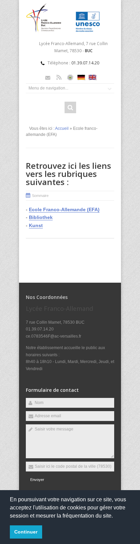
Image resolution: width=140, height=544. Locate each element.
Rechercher (70, 107)
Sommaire (40, 196)
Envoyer (37, 480)
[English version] (92, 77)
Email (47, 77)
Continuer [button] (25, 532)
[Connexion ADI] (70, 77)
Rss (59, 77)
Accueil (62, 128)
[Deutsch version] (81, 77)
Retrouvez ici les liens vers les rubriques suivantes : (68, 173)
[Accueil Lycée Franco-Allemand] (70, 32)
